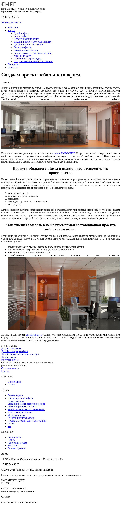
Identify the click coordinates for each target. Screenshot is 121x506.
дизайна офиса (34, 334)
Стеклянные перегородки (27, 58)
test (9, 426)
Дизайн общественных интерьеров (20, 354)
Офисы (11, 440)
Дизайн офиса (21, 33)
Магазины (13, 445)
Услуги (11, 30)
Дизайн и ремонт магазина (28, 44)
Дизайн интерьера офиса (14, 351)
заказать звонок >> (11, 22)
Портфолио (14, 64)
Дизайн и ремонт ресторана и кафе (32, 41)
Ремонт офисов (22, 36)
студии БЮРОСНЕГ (63, 153)
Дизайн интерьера (11, 348)
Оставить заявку (10, 368)
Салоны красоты (17, 448)
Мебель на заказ (22, 55)
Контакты (13, 67)
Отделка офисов (22, 47)
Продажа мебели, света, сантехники (33, 61)
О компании (14, 381)
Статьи (11, 384)
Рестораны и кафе (17, 442)
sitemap (11, 423)
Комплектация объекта (26, 50)
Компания (13, 27)
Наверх (5, 371)
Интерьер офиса (10, 359)
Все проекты (14, 437)
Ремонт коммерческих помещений (32, 53)
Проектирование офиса (26, 39)
